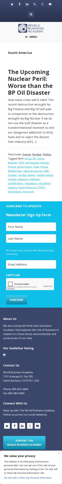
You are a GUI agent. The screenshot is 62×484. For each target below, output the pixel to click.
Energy (27, 154)
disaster (12, 162)
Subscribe (16, 300)
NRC (46, 171)
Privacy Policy (25, 254)
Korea (44, 167)
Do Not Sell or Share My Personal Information (28, 477)
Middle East (15, 171)
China (40, 158)
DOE (21, 162)
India (36, 167)
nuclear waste (45, 175)
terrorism (28, 191)
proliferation (15, 183)
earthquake (32, 162)
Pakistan (35, 179)
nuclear (12, 175)
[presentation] (30, 284)
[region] (31, 467)
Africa (27, 158)
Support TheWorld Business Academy (24, 443)
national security (33, 171)
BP (34, 158)
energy (44, 162)
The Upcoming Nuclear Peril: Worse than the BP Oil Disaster (30, 82)
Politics (47, 154)
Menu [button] (33, 37)
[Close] (59, 453)
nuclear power (26, 175)
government (24, 167)
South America (27, 187)
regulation (30, 183)
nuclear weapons (18, 179)
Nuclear (37, 154)
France (12, 167)
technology (14, 191)
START (41, 187)
